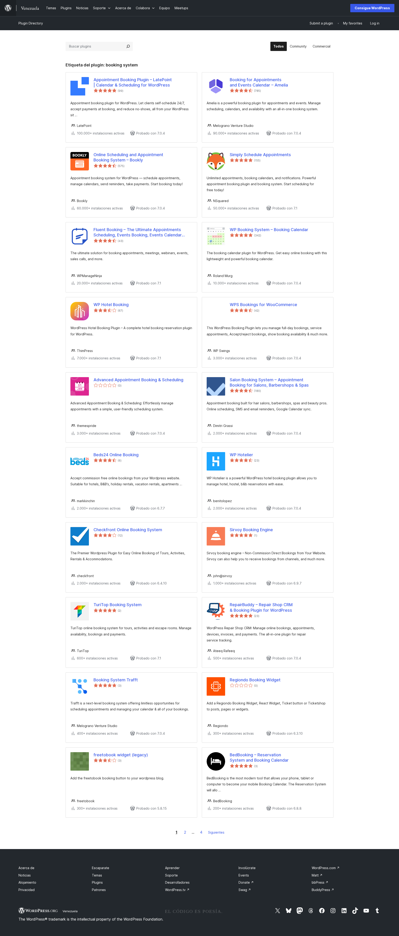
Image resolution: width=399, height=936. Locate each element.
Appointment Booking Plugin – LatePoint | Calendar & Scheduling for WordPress (133, 82)
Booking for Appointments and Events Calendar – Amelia (259, 82)
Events (244, 875)
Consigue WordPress (372, 8)
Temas (97, 875)
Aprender (172, 868)
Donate (246, 882)
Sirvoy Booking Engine (251, 529)
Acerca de (26, 868)
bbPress (320, 882)
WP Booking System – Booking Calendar (269, 229)
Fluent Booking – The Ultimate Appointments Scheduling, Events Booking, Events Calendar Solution (138, 232)
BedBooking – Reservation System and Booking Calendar (259, 757)
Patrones (99, 890)
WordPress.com (326, 868)
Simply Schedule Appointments (260, 154)
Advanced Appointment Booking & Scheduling (138, 379)
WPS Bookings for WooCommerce (263, 304)
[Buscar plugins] (128, 46)
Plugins (97, 882)
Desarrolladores (177, 882)
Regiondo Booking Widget (255, 679)
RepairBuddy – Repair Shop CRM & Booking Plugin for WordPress (261, 607)
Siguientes (216, 832)
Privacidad (26, 890)
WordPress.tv (177, 890)
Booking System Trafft (116, 679)
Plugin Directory (30, 23)
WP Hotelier (241, 454)
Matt (317, 875)
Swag (245, 890)
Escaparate (100, 868)
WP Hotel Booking (111, 304)
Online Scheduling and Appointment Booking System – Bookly (128, 157)
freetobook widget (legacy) (121, 754)
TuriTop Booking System (118, 604)
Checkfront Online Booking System (128, 529)
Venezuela (70, 911)
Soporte (171, 875)
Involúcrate (247, 868)
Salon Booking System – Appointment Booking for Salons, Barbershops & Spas (269, 382)
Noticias (24, 875)
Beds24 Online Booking (116, 454)
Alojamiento (27, 882)
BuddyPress (323, 890)
